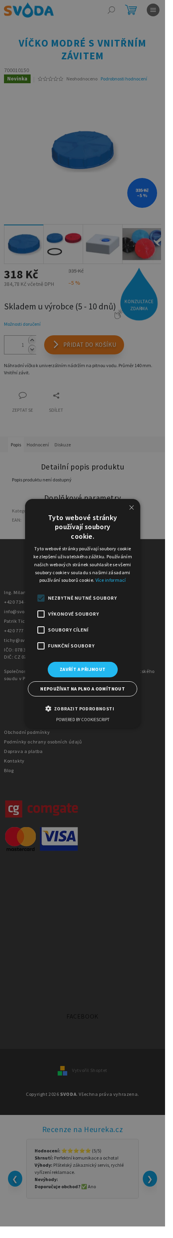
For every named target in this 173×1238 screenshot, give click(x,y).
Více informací (110, 580)
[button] (82, 708)
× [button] (131, 507)
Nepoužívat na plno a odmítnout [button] (82, 688)
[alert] (82, 613)
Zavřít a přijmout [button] (83, 669)
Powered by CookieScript (82, 719)
